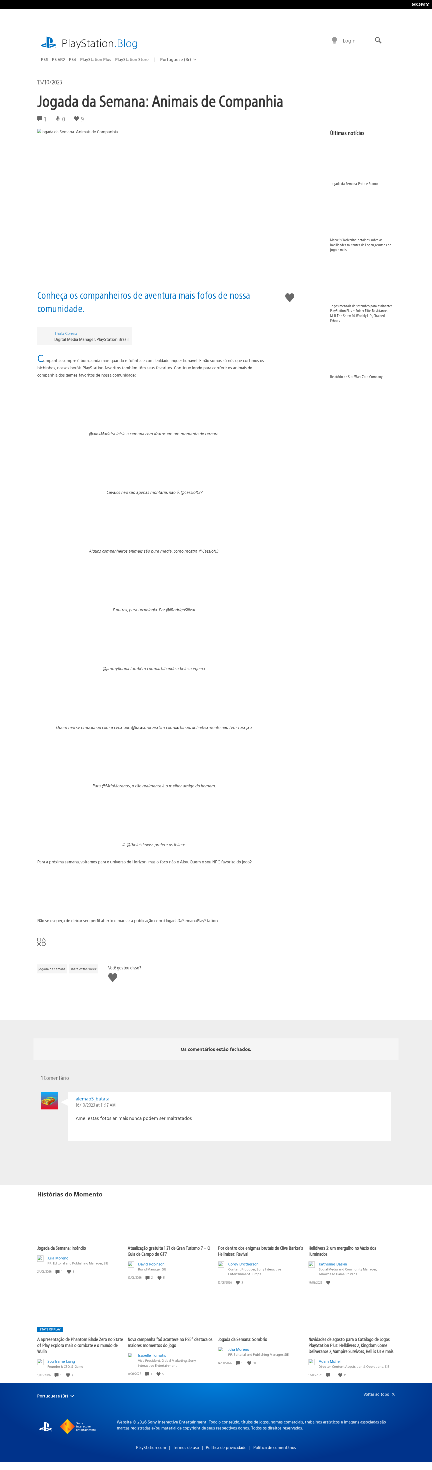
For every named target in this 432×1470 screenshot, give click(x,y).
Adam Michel (329, 1361)
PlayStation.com (151, 1447)
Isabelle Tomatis (152, 1355)
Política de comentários (274, 1447)
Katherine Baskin (333, 1263)
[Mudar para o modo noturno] (334, 40)
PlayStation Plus (95, 59)
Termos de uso (186, 1447)
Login (349, 40)
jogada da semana (52, 969)
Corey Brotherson (243, 1263)
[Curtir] (69, 1271)
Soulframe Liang (61, 1361)
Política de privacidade (226, 1447)
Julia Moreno (58, 1257)
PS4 (72, 59)
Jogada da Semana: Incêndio (61, 1248)
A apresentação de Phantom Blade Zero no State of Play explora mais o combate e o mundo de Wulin (80, 1345)
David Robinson (151, 1263)
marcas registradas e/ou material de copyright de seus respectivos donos (183, 1427)
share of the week (83, 969)
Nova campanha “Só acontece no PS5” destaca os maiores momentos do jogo (170, 1342)
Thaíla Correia (65, 333)
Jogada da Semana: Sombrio (242, 1339)
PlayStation (100, 43)
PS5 (44, 59)
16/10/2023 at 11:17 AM (96, 1105)
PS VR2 (58, 59)
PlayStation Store (132, 59)
